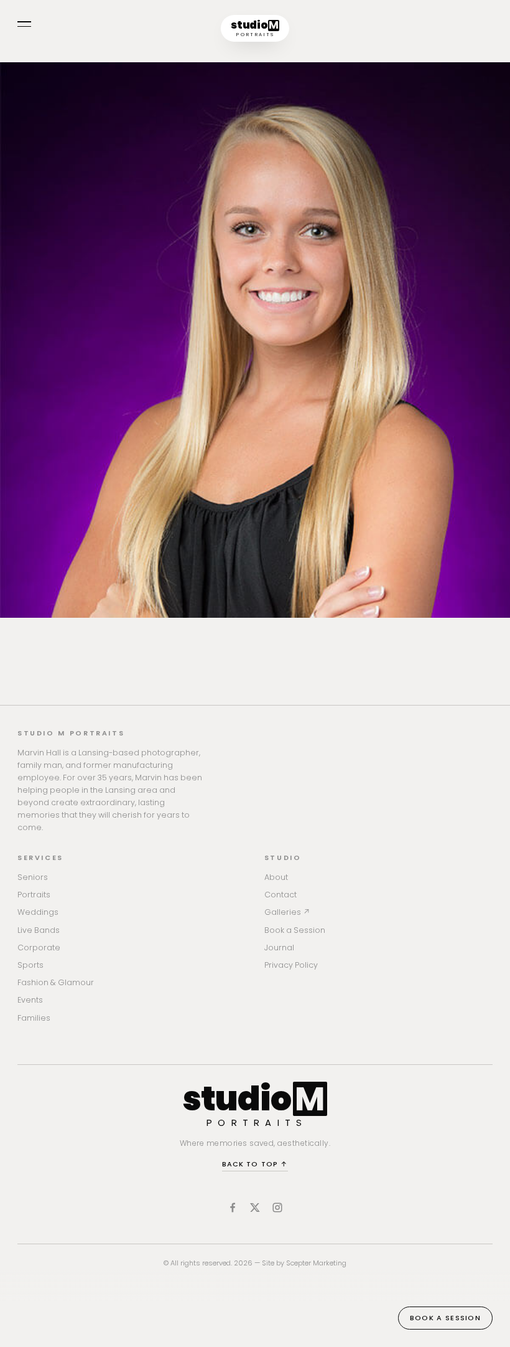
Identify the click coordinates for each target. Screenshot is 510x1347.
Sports (30, 965)
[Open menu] (24, 24)
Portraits (33, 894)
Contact (280, 894)
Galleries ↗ (287, 912)
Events (30, 1000)
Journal (279, 947)
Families (33, 1018)
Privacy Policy (291, 965)
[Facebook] (232, 1207)
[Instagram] (277, 1207)
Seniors (32, 877)
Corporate (38, 947)
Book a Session (294, 930)
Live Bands (38, 930)
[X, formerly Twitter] (255, 1207)
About (276, 877)
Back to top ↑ (255, 1164)
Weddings (37, 912)
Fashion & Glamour (55, 982)
